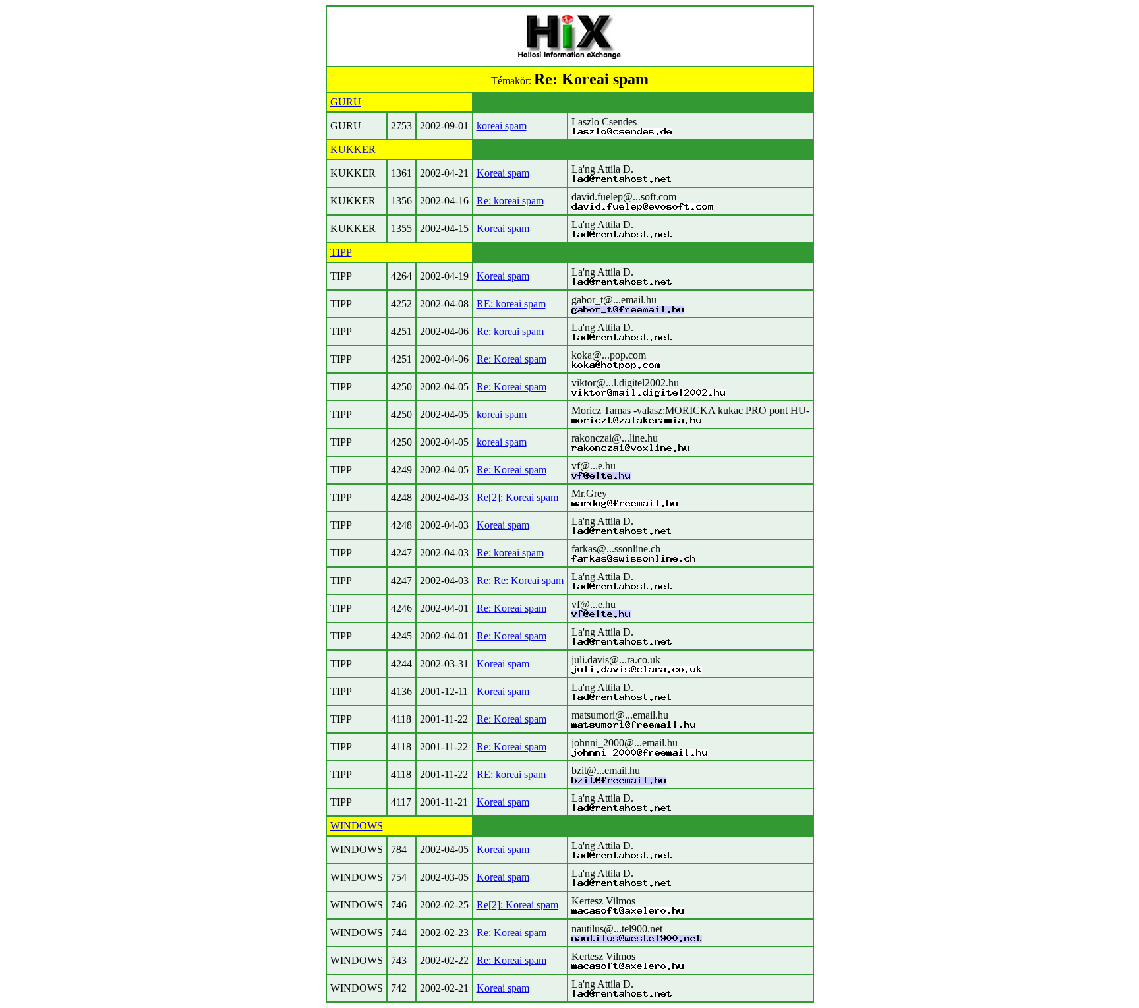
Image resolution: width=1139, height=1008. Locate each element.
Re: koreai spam (510, 200)
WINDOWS (356, 825)
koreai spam (502, 125)
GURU (345, 101)
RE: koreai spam (511, 303)
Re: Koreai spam (511, 359)
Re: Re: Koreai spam (520, 580)
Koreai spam (503, 173)
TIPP (341, 252)
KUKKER (353, 149)
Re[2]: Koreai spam (517, 497)
